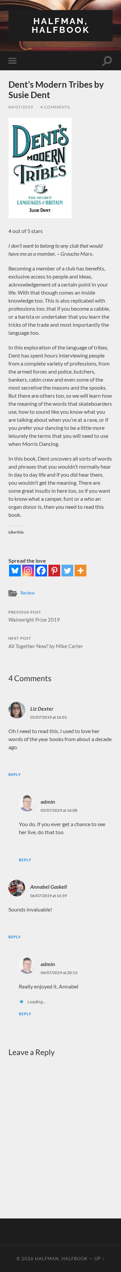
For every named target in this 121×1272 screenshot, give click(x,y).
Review (28, 592)
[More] (80, 570)
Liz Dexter (41, 708)
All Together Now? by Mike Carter (45, 642)
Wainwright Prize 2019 (34, 616)
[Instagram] (28, 570)
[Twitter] (67, 570)
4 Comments (55, 106)
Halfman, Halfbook (61, 25)
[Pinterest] (54, 570)
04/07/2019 (20, 106)
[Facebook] (41, 570)
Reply (14, 774)
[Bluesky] (15, 570)
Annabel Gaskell (48, 886)
